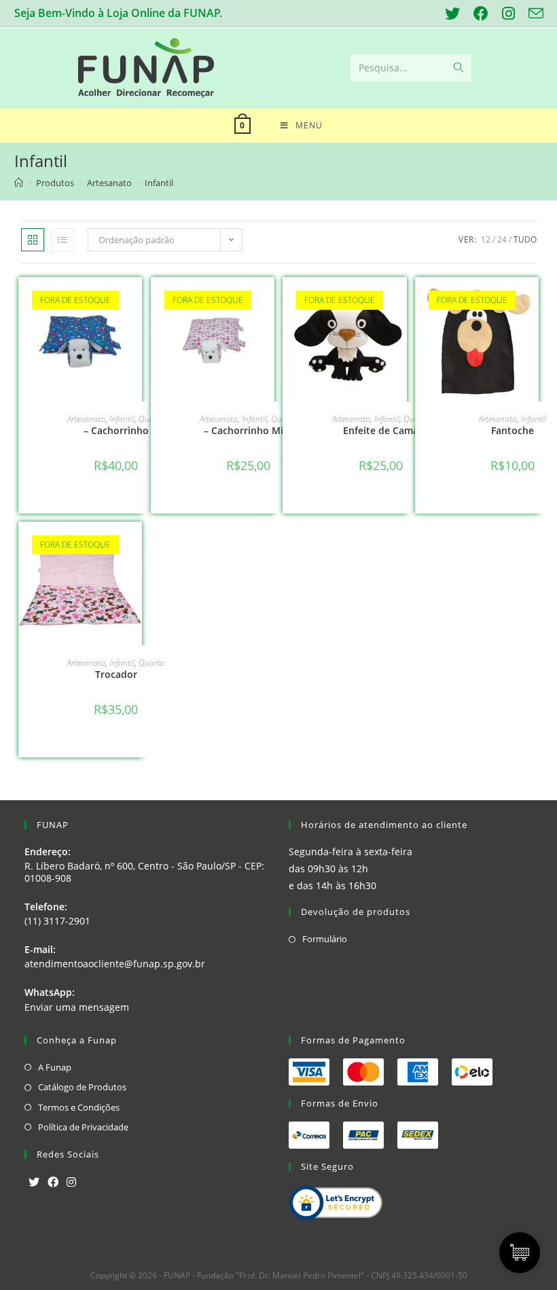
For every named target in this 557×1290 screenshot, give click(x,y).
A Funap (54, 1067)
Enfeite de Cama (380, 430)
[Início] (18, 183)
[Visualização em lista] (62, 239)
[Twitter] (34, 1182)
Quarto (151, 662)
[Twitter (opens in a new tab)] (452, 13)
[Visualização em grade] (32, 239)
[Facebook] (53, 1182)
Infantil (121, 419)
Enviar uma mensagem (76, 1007)
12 (485, 239)
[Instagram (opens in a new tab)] (508, 13)
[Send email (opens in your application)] (532, 13)
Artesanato (86, 419)
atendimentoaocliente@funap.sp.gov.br (114, 963)
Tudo (525, 239)
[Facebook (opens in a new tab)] (481, 13)
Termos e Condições (79, 1107)
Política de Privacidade (83, 1127)
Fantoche (512, 430)
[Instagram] (71, 1182)
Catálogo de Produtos (82, 1087)
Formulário (324, 939)
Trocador (116, 674)
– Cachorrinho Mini (248, 430)
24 (502, 239)
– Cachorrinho (116, 430)
